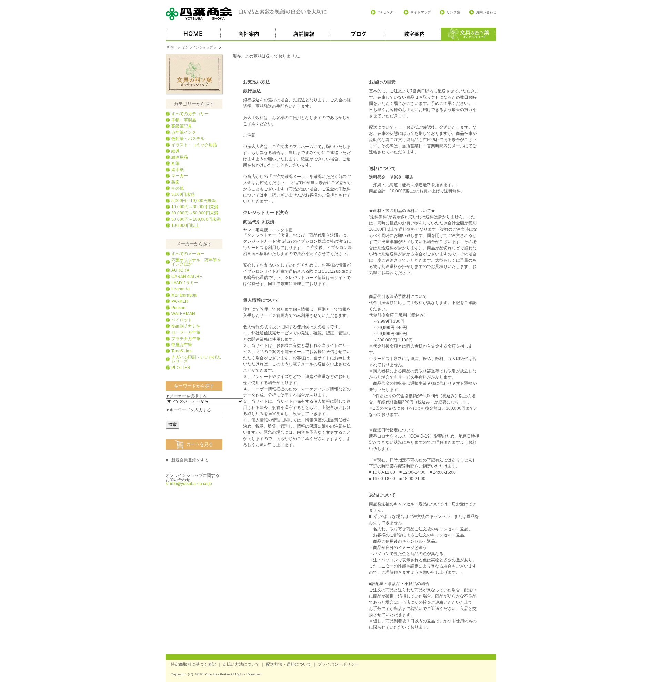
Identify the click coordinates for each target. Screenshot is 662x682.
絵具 (175, 151)
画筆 (175, 163)
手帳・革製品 (183, 120)
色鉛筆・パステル (187, 138)
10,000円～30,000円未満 (194, 206)
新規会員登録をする (190, 460)
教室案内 (413, 34)
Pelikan (178, 307)
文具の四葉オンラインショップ (194, 74)
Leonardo (180, 289)
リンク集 (453, 12)
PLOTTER (180, 367)
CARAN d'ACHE (186, 276)
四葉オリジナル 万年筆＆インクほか (196, 262)
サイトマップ (420, 12)
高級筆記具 (181, 126)
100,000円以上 (185, 225)
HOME (193, 34)
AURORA (180, 270)
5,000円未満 (182, 194)
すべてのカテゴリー (190, 113)
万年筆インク (183, 132)
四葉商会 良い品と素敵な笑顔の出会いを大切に (247, 14)
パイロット (181, 320)
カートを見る (199, 444)
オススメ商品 (468, 34)
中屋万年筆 (181, 344)
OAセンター (387, 12)
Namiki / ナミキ (185, 326)
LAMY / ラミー (184, 282)
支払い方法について (241, 664)
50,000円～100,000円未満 (196, 219)
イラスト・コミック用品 (194, 144)
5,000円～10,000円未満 (193, 200)
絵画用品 (179, 157)
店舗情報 (303, 34)
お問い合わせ (486, 12)
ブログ (358, 34)
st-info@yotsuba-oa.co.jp (189, 483)
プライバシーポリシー (338, 664)
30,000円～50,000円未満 (194, 213)
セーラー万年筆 (185, 332)
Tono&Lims (181, 351)
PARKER (179, 301)
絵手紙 (177, 169)
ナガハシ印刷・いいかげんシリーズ (196, 359)
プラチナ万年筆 (185, 338)
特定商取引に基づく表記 (193, 664)
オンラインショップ (197, 47)
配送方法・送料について (288, 664)
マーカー (179, 175)
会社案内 (248, 34)
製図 (175, 182)
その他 (177, 188)
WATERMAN (183, 313)
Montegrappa (184, 295)
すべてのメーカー (187, 253)
